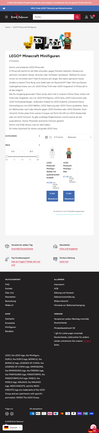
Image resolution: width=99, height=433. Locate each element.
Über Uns (9, 293)
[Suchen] (77, 17)
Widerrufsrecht (61, 301)
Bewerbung (10, 301)
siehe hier (64, 261)
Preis (7, 145)
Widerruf (9, 305)
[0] (91, 16)
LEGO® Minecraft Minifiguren (24, 27)
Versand (87, 341)
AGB (56, 288)
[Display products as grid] (46, 137)
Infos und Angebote (69, 249)
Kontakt (8, 288)
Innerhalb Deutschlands (22, 249)
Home (7, 27)
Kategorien (11, 136)
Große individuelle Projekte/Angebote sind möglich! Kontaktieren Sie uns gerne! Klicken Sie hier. (49, 3)
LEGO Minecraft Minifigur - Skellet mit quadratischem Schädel (52, 170)
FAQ (7, 284)
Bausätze (9, 331)
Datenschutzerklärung (64, 297)
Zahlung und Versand (63, 293)
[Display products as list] (51, 137)
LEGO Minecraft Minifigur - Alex (67, 167)
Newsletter (10, 297)
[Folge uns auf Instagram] (12, 414)
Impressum (59, 284)
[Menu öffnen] (6, 17)
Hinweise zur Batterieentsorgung (69, 305)
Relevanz (72, 137)
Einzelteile (10, 323)
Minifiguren (10, 327)
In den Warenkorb (52, 196)
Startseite (9, 319)
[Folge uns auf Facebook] (7, 414)
